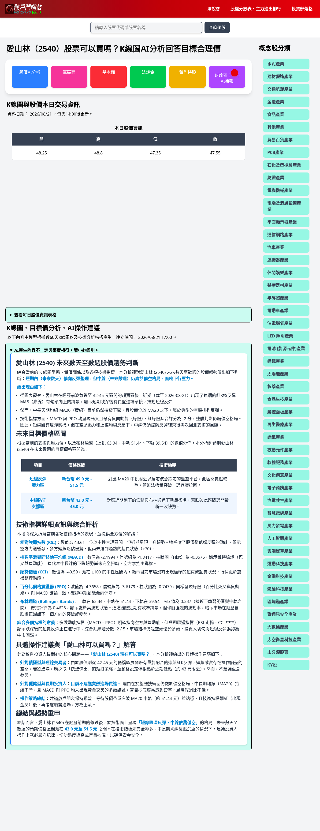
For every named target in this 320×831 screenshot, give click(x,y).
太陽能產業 (277, 374)
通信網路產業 (280, 234)
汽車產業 (275, 247)
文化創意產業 (280, 475)
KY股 (272, 665)
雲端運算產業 (280, 551)
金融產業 (275, 102)
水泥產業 (275, 64)
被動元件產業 (280, 450)
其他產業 (275, 127)
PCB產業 (275, 152)
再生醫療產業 (280, 424)
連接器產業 (277, 260)
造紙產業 (275, 437)
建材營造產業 (280, 76)
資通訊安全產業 (282, 614)
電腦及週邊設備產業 (284, 206)
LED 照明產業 (280, 336)
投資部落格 (302, 8)
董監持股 (187, 72)
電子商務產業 (280, 487)
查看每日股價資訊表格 (35, 315)
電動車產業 (277, 310)
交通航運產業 (280, 89)
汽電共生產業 (280, 500)
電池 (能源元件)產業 (286, 348)
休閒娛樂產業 (280, 272)
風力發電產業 (280, 525)
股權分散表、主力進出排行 (256, 8)
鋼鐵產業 (275, 361)
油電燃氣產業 (280, 323)
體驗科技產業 (280, 589)
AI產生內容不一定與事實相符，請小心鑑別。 (56, 350)
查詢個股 (217, 27)
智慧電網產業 (280, 513)
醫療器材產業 (280, 285)
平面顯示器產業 (282, 222)
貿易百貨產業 (280, 139)
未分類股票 (277, 652)
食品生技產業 (280, 399)
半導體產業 (277, 298)
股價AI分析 (29, 72)
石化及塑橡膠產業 (284, 165)
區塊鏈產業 (277, 601)
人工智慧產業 (280, 538)
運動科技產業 (280, 563)
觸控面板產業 (280, 412)
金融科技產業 (280, 576)
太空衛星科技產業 (284, 639)
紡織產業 (275, 177)
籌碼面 (69, 72)
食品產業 (275, 114)
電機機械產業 (280, 190)
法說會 (213, 8)
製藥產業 (275, 386)
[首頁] (23, 9)
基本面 (108, 72)
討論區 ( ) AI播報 (227, 78)
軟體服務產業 (280, 462)
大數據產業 (277, 627)
